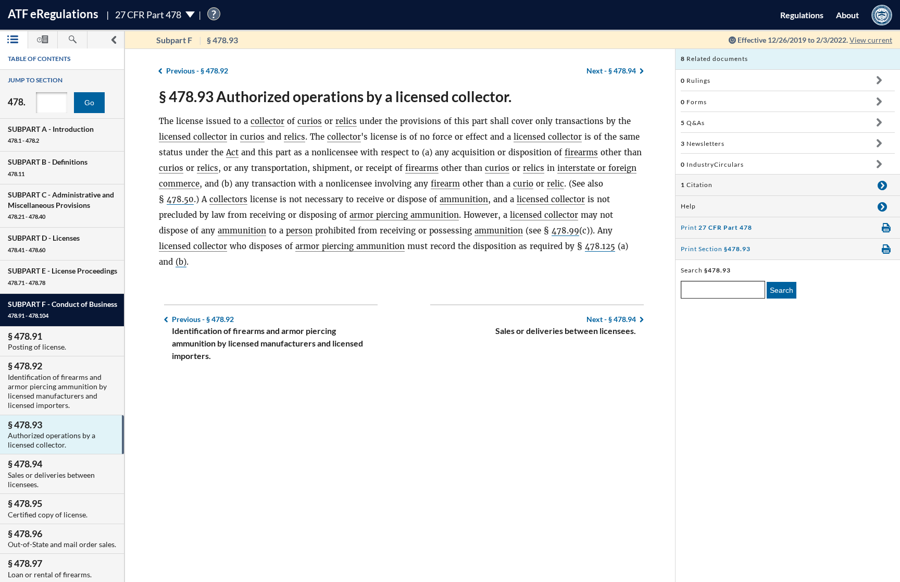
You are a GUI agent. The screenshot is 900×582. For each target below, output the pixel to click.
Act (232, 152)
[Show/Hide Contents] (879, 80)
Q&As (693, 123)
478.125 (600, 246)
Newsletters (702, 143)
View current (870, 39)
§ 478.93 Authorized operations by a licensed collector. (335, 96)
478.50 (180, 199)
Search (781, 290)
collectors (228, 199)
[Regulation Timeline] (42, 39)
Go (89, 102)
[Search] (72, 39)
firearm (445, 184)
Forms (694, 102)
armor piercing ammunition (404, 215)
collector (267, 121)
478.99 (565, 231)
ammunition (464, 199)
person (299, 231)
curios (309, 121)
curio (523, 184)
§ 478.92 (197, 70)
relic (555, 184)
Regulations (801, 15)
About (847, 15)
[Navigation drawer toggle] (113, 39)
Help (688, 206)
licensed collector (193, 137)
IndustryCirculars (712, 164)
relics (346, 121)
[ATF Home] (881, 15)
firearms (581, 152)
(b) (181, 262)
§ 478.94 (611, 70)
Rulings (695, 80)
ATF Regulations (53, 14)
